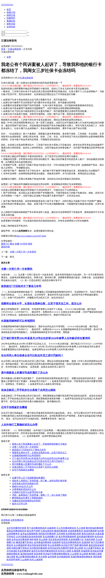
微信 (12, 244)
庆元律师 (42, 557)
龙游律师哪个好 (76, 539)
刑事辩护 (11, 18)
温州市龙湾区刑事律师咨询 (44, 551)
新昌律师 (38, 554)
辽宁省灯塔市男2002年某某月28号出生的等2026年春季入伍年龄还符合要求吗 (45, 338)
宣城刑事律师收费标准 (81, 557)
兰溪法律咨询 (14, 49)
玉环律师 (60, 534)
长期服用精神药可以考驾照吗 (18, 320)
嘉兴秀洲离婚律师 (67, 536)
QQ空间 (23, 244)
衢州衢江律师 (95, 554)
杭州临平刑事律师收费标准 (56, 554)
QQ (7, 244)
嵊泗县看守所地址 (24, 542)
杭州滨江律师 (64, 551)
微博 (3, 244)
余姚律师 (51, 528)
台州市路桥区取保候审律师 (29, 536)
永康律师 (76, 551)
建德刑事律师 (60, 531)
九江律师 (81, 528)
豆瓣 (17, 244)
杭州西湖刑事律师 (38, 548)
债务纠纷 (11, 24)
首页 (9, 9)
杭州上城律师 (36, 559)
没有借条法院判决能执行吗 (25, 483)
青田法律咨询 (88, 534)
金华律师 (52, 557)
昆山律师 (78, 548)
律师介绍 (11, 12)
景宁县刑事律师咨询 (36, 528)
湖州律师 (97, 557)
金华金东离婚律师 (29, 534)
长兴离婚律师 (20, 545)
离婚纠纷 (11, 21)
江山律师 (74, 554)
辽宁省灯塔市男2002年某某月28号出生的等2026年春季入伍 (40, 458)
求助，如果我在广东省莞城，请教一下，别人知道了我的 (39, 495)
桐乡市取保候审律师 (37, 545)
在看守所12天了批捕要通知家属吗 (28, 478)
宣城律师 (85, 542)
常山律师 (43, 539)
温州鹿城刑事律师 (85, 536)
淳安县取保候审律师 (58, 539)
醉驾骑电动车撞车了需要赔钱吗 (27, 498)
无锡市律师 (89, 539)
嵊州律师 (83, 545)
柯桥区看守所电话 (20, 548)
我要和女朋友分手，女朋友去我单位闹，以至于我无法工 (39, 452)
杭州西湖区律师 (73, 534)
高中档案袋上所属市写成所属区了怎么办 (24, 372)
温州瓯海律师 (26, 554)
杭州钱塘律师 (63, 557)
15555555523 (7, 5)
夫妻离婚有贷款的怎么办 (24, 489)
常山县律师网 (54, 545)
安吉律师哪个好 (50, 536)
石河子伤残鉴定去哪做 (14, 407)
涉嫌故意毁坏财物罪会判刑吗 (26, 501)
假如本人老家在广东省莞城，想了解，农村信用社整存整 (39, 481)
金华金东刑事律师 (20, 539)
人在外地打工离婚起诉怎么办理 (19, 424)
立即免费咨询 (17, 520)
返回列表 (5, 247)
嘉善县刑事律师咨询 (16, 531)
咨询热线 (5, 520)
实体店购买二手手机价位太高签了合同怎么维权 (28, 390)
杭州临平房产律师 (70, 545)
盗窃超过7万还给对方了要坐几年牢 (21, 286)
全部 (9, 57)
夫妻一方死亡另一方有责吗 (23, 252)
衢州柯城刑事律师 (94, 528)
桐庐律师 (34, 539)
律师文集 (11, 15)
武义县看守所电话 (92, 548)
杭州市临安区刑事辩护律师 (61, 548)
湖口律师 (11, 557)
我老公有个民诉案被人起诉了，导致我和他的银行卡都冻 (39, 444)
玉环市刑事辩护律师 (16, 528)
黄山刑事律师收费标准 (27, 557)
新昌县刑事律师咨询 (71, 542)
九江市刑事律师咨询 (66, 528)
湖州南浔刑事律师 (47, 534)
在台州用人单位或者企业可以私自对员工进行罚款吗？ (32, 355)
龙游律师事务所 (75, 531)
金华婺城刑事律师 (42, 542)
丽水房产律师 (33, 531)
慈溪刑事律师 (90, 531)
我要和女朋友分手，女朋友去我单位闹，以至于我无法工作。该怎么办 (41, 303)
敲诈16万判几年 (19, 503)
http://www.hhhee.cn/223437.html (31, 236)
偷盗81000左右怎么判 (22, 486)
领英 (30, 244)
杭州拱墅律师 (13, 559)
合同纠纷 (11, 27)
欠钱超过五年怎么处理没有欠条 (27, 492)
